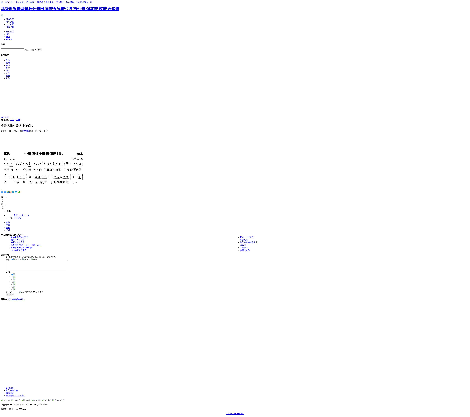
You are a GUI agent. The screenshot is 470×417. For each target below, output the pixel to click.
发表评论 (10, 295)
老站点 (40, 2)
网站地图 (10, 27)
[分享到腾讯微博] (13, 192)
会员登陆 (20, 2)
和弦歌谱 (10, 393)
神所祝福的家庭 (17, 242)
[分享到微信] (19, 192)
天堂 (8, 73)
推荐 (8, 228)
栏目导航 (30, 2)
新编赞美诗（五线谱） (15, 395)
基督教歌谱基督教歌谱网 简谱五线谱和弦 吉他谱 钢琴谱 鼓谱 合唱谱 (60, 8)
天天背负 (18, 218)
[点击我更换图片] (27, 292)
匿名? (40, 292)
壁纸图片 (60, 2)
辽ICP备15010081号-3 (235, 414)
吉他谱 (9, 39)
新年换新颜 (245, 250)
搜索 (39, 50)
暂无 (8, 76)
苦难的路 (244, 248)
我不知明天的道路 (21, 215)
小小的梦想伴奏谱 (18, 250)
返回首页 (5, 117)
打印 (8, 230)
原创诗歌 (70, 2)
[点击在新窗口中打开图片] (44, 185)
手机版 (79, 2)
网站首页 (10, 19)
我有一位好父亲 (247, 237)
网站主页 (10, 31)
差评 (35, 259)
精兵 (8, 71)
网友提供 (26, 131)
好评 (26, 259)
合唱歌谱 (10, 388)
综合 (8, 34)
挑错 (8, 225)
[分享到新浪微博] (10, 192)
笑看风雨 (244, 240)
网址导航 (10, 22)
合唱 (8, 37)
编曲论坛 (49, 2)
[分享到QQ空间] (8, 192)
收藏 (8, 222)
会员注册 (9, 2)
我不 (8, 65)
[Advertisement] (74, 99)
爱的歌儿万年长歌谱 (19, 237)
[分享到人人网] (16, 192)
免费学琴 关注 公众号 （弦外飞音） (26, 245)
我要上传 (88, 2)
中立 (17, 259)
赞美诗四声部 (12, 390)
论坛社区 (10, 24)
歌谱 (8, 60)
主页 (12, 120)
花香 (8, 68)
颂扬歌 (243, 245)
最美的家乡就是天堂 (249, 242)
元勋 (8, 78)
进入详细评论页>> (17, 299)
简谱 (8, 63)
